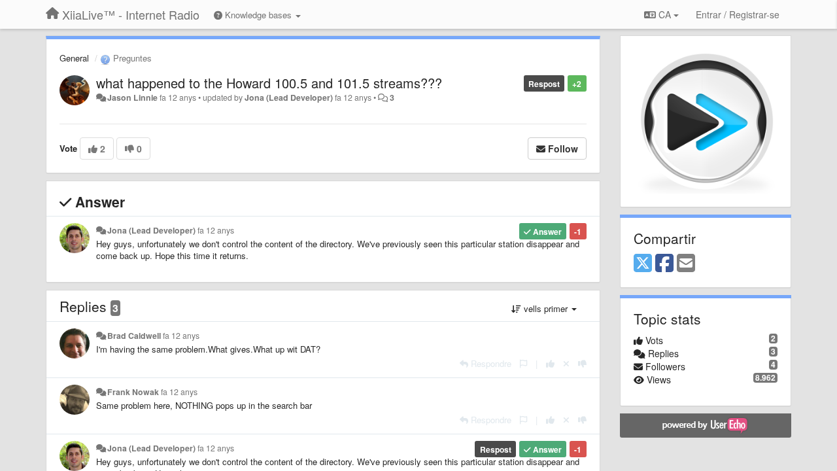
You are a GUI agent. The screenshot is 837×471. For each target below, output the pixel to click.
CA (665, 14)
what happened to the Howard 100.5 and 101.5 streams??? (269, 82)
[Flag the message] (523, 363)
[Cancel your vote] (566, 363)
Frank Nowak (133, 392)
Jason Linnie (132, 97)
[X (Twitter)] (643, 264)
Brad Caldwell (134, 335)
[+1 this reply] (550, 363)
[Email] (686, 264)
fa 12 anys (215, 230)
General (74, 58)
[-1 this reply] (582, 363)
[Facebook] (664, 264)
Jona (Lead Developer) (289, 97)
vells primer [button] (545, 308)
